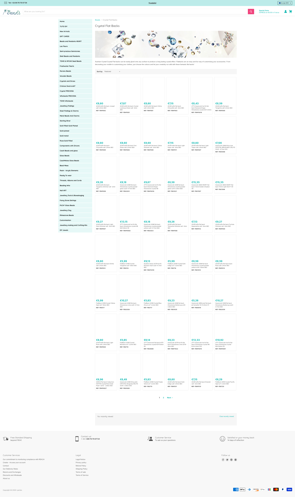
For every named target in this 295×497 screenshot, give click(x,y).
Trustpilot (152, 3)
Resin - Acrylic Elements (69, 170)
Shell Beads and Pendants (70, 56)
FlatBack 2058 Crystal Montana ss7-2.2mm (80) (128, 343)
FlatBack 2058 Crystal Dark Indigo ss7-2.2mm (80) (177, 264)
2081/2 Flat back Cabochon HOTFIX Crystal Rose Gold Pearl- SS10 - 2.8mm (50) (105, 383)
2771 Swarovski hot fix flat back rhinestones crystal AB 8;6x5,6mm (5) (129, 226)
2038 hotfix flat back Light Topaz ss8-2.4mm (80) (200, 146)
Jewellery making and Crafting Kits (73, 225)
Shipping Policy (81, 469)
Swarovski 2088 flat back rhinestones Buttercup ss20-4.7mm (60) (224, 305)
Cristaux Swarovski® (67, 86)
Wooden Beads (66, 76)
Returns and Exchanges (12, 472)
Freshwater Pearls (67, 66)
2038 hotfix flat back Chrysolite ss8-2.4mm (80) (104, 146)
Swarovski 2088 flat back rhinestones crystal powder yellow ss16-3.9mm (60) (200, 265)
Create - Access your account (14, 462)
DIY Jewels (64, 230)
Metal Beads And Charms (69, 116)
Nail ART (63, 190)
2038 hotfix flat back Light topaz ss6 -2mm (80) (176, 146)
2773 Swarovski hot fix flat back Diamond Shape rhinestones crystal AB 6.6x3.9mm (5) (152, 187)
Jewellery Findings (67, 106)
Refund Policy (81, 466)
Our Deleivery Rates (10, 469)
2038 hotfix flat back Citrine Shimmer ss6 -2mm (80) (153, 146)
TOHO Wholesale (66, 101)
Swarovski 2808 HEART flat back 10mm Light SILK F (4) (224, 186)
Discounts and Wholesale (12, 475)
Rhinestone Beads (67, 215)
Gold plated (64, 131)
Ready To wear (66, 175)
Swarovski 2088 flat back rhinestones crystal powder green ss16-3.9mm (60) (176, 186)
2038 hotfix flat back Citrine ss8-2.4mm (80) (153, 107)
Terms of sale (81, 472)
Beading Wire (65, 185)
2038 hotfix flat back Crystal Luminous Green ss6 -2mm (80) (129, 108)
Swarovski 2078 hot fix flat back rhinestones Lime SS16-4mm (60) (177, 344)
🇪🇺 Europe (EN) (284, 3)
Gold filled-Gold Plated (69, 126)
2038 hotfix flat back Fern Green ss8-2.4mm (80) (128, 146)
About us (6, 478)
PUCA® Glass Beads (67, 205)
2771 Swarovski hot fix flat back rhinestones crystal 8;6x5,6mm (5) (223, 344)
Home (62, 21)
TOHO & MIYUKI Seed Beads (70, 61)
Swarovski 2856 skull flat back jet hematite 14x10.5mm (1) (201, 304)
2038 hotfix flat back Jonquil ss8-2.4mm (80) (105, 107)
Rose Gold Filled (66, 141)
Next (169, 398)
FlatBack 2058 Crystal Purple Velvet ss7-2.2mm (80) (153, 383)
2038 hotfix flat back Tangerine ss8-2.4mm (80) (223, 107)
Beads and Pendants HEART (71, 41)
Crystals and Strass (67, 81)
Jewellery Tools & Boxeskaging (72, 195)
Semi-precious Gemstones (70, 51)
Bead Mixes (64, 166)
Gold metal (64, 136)
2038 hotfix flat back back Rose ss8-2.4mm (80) (223, 264)
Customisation (65, 220)
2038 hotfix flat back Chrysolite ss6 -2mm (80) (176, 107)
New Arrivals (65, 31)
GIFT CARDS (64, 36)
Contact (6, 466)
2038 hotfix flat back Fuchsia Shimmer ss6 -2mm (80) (224, 225)
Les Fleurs (64, 46)
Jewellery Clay (65, 210)
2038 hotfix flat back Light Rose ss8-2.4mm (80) (104, 343)
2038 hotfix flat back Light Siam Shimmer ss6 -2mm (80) (105, 225)
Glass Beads (64, 156)
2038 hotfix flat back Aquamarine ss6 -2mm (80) (200, 225)
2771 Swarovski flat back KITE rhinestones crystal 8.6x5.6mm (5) (154, 344)
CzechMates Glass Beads (69, 161)
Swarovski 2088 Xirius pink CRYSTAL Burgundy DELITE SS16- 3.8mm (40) (129, 383)
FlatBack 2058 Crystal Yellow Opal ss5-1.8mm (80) (105, 304)
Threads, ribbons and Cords (71, 180)
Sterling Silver (65, 121)
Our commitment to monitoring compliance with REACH (23, 459)
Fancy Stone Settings (68, 200)
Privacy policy (81, 462)
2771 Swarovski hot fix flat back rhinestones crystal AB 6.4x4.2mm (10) (200, 344)
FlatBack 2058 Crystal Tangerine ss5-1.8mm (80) (128, 264)
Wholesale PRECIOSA (68, 96)
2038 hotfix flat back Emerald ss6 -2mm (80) (201, 383)
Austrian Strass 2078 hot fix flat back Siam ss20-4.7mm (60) (153, 265)
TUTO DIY (63, 26)
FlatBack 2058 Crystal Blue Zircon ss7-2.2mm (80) (152, 304)
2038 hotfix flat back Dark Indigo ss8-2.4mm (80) (176, 383)
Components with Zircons (70, 146)
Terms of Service (82, 475)
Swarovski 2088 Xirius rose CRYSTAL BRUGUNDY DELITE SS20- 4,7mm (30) (225, 147)
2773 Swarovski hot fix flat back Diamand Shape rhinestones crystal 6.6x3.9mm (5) (201, 108)
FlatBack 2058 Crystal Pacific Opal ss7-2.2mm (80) (225, 383)
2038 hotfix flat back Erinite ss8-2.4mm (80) (105, 264)
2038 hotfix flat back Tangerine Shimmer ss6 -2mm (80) (105, 186)
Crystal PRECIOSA (67, 91)
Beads (97, 20)
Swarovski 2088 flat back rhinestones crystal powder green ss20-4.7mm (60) (128, 186)
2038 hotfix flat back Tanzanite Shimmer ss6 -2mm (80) (177, 226)
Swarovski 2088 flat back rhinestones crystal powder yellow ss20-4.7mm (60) (152, 226)
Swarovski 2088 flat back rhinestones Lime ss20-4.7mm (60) (129, 305)
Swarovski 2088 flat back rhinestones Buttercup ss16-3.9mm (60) (177, 305)
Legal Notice (80, 459)
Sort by (99, 71)
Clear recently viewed (227, 416)
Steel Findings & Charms (69, 111)
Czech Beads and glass (69, 151)
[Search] (251, 11)
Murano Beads (65, 71)
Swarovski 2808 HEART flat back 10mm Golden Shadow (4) (201, 186)
